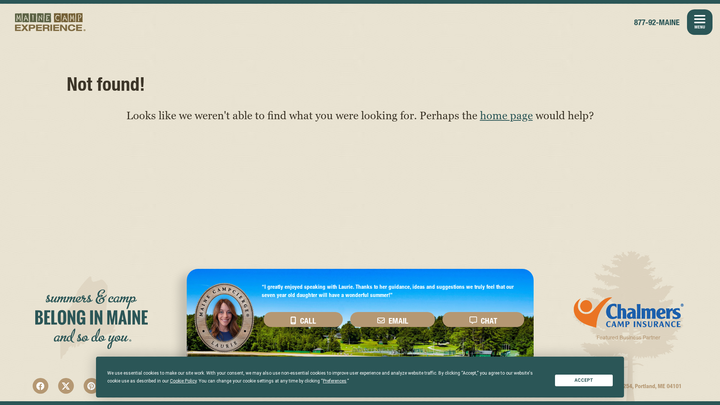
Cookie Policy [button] (183, 381)
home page (506, 115)
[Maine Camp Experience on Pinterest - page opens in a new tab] (91, 386)
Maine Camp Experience (50, 22)
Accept (583, 380)
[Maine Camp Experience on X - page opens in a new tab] (66, 386)
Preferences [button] (334, 381)
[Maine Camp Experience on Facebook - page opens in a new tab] (40, 386)
